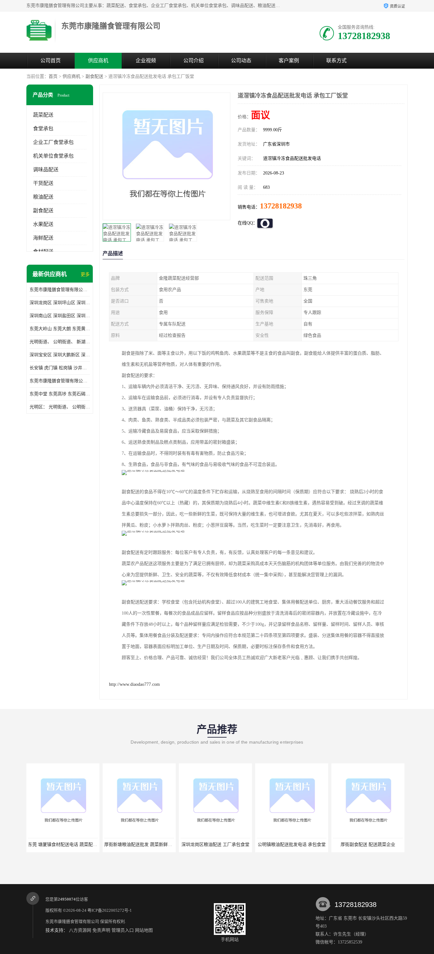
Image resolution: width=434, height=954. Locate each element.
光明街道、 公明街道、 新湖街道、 (60, 341)
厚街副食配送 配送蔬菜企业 (322, 844)
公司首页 (50, 60)
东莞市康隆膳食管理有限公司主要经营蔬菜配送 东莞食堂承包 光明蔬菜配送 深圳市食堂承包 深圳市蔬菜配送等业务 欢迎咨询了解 (60, 289)
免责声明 (101, 930)
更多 (85, 274)
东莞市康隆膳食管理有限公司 (72, 921)
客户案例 (289, 60)
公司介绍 (193, 60)
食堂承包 (43, 128)
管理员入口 (123, 930)
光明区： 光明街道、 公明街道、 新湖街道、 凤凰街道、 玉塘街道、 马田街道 (60, 407)
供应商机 (98, 60)
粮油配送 (43, 197)
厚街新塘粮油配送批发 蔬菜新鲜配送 (95, 844)
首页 (53, 76)
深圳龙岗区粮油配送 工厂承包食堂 (170, 844)
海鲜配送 (43, 238)
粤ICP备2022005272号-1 (109, 910)
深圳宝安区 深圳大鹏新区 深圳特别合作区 (60, 354)
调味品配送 (45, 169)
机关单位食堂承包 (53, 156)
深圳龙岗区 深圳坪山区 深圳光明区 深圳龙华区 (60, 302)
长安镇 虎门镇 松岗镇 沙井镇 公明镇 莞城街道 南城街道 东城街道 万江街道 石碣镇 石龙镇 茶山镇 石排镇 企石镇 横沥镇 (60, 367)
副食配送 (94, 76)
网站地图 (144, 930)
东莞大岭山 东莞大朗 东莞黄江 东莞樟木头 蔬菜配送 (60, 328)
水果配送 (43, 224)
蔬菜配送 (43, 115)
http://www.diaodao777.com (134, 684)
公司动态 (241, 60)
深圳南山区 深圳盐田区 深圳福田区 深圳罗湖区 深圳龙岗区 (60, 315)
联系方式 (336, 60)
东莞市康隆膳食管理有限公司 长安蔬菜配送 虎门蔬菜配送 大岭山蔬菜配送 (60, 380)
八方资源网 (80, 930)
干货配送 (43, 183)
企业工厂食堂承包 (53, 142)
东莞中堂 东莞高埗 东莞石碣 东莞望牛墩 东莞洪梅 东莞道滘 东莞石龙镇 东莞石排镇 (60, 394)
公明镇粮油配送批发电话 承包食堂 (247, 844)
